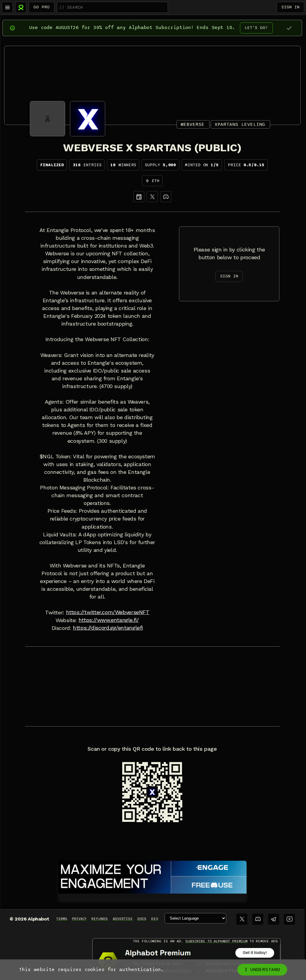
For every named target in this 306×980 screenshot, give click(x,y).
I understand (262, 970)
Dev (154, 919)
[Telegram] (273, 919)
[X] (152, 196)
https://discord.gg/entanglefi (108, 628)
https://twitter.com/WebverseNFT (107, 612)
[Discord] (165, 196)
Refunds (99, 919)
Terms (61, 919)
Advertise (123, 919)
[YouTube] (289, 919)
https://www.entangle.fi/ (109, 620)
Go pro (41, 7)
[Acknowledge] (289, 27)
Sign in (290, 7)
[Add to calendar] (138, 196)
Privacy (79, 919)
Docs (141, 919)
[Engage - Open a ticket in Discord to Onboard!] (152, 876)
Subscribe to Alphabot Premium (216, 941)
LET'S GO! (256, 27)
